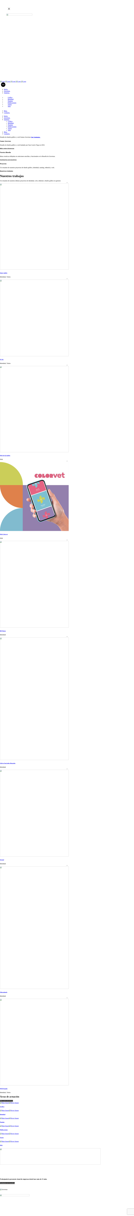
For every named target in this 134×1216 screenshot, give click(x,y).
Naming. (21, 1185)
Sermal (2, 859)
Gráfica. (2, 1185)
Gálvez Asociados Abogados (7, 763)
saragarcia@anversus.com (18, 64)
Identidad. (12, 1185)
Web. (21, 1215)
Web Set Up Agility (5, 455)
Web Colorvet (4, 534)
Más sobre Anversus (6, 1101)
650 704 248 (17, 61)
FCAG (2, 359)
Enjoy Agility (3, 273)
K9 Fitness (3, 631)
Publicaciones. (4, 1215)
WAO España (3, 1088)
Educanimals (3, 992)
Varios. (14, 1215)
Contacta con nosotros (7, 1183)
